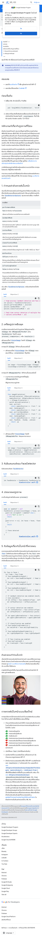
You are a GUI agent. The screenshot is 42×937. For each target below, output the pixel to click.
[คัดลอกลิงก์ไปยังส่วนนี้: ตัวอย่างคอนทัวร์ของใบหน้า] (25, 655)
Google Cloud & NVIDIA (8, 840)
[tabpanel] (21, 307)
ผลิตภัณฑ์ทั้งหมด (6, 919)
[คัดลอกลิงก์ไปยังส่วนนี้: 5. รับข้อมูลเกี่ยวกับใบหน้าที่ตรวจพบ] (38, 546)
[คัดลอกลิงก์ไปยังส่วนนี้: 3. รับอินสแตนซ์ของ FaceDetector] (38, 464)
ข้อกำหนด (4, 928)
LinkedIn (4, 857)
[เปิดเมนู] (3, 2)
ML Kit (13, 2)
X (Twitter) (5, 861)
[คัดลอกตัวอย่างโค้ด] (38, 298)
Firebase (4, 879)
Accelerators (5, 836)
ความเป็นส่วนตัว (13, 928)
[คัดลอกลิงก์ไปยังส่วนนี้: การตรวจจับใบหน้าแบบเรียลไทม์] (34, 712)
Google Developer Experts (9, 833)
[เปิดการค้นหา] (31, 2)
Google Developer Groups (9, 830)
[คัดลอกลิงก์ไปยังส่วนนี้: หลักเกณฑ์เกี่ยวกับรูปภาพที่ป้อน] (34, 126)
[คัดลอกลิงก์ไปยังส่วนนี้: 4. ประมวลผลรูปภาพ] (23, 492)
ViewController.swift (27, 482)
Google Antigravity (7, 885)
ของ (22, 767)
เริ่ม (21, 33)
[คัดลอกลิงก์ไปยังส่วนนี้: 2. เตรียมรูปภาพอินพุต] (25, 324)
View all (4, 894)
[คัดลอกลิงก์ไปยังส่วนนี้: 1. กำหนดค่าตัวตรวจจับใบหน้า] (32, 186)
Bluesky (4, 851)
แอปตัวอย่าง (13, 84)
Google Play (5, 891)
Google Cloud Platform (9, 916)
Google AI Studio (7, 882)
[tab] (5, 294)
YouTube (4, 864)
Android (4, 872)
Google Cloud (6, 888)
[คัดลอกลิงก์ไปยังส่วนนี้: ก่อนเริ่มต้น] (14, 96)
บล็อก (3, 848)
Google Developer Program (10, 827)
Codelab (22, 88)
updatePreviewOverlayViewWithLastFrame (20, 797)
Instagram (5, 854)
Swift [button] (5, 294)
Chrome (4, 875)
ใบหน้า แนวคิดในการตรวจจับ (17, 664)
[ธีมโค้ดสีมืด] (38, 105)
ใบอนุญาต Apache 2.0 (33, 808)
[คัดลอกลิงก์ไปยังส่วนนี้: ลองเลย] (11, 79)
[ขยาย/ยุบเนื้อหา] (9, 42)
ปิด (21, 28)
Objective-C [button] (14, 294)
